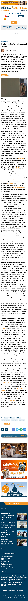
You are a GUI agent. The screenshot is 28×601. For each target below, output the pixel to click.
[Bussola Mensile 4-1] (14, 450)
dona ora (21, 16)
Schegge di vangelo (7, 26)
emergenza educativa (6, 420)
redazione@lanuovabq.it (7, 564)
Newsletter (20, 19)
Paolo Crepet (11, 400)
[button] (14, 23)
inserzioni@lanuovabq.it (7, 568)
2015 (17, 168)
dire (4, 328)
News (8, 16)
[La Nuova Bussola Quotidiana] (14, 8)
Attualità (17, 33)
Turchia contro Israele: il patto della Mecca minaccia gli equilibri (7, 516)
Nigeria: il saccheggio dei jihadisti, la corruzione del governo (8, 533)
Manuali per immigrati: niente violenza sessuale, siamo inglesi (7, 542)
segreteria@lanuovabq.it (7, 566)
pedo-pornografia (18, 187)
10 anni (15, 180)
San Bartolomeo (20, 27)
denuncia (21, 158)
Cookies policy (12, 590)
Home (12, 33)
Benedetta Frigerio (10, 50)
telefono (6, 417)
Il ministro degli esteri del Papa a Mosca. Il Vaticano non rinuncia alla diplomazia (8, 524)
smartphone (12, 417)
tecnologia (18, 417)
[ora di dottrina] (14, 489)
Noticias (8, 18)
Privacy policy (4, 590)
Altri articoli (14, 503)
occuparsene (7, 382)
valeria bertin (14, 420)
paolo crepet (21, 420)
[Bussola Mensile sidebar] (14, 470)
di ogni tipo (10, 183)
